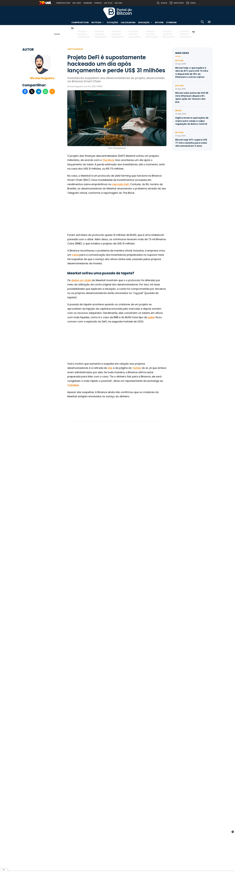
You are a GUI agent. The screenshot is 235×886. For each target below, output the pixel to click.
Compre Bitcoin (80, 22)
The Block (108, 160)
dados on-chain (81, 280)
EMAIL (193, 3)
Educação (143, 22)
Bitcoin (159, 22)
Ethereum (171, 22)
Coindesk (73, 385)
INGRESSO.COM (63, 3)
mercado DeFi (120, 184)
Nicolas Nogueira (42, 78)
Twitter (136, 368)
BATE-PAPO (179, 3)
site (110, 368)
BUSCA (164, 3)
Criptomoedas (75, 49)
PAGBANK (88, 3)
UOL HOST (76, 3)
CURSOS (98, 3)
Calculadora (128, 22)
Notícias (96, 22)
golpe (151, 317)
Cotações (112, 22)
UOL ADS (118, 3)
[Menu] (209, 22)
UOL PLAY (108, 3)
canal (75, 254)
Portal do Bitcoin (117, 12)
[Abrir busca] (202, 22)
